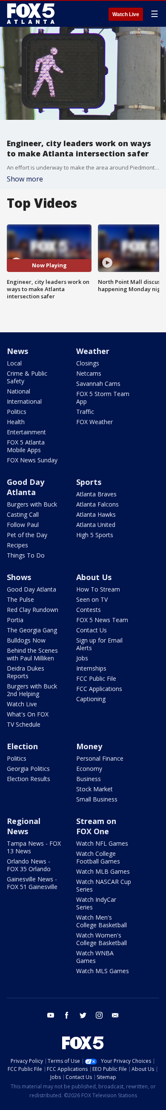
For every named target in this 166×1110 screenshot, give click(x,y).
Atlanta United (95, 525)
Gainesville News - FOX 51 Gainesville (32, 883)
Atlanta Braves (96, 494)
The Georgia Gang (32, 630)
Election (22, 746)
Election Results (28, 779)
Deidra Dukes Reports (25, 672)
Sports (88, 482)
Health (16, 422)
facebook (67, 1015)
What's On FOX (28, 714)
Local (14, 363)
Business (88, 779)
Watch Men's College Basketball (101, 921)
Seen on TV (92, 599)
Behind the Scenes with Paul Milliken (32, 654)
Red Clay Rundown (32, 610)
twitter (83, 1015)
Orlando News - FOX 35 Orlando (29, 865)
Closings (87, 363)
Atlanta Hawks (96, 514)
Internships (91, 668)
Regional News (23, 826)
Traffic (85, 412)
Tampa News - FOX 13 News (34, 847)
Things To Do (26, 555)
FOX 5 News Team (102, 620)
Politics (16, 412)
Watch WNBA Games (95, 957)
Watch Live (125, 14)
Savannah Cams (98, 383)
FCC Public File (96, 678)
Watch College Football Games (98, 857)
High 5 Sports (94, 535)
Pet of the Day (27, 535)
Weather (92, 351)
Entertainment (26, 432)
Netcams (88, 373)
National (18, 391)
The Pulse (20, 599)
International (24, 401)
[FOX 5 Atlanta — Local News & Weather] (31, 13)
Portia (15, 620)
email (115, 1015)
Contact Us (91, 630)
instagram (99, 1015)
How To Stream (98, 589)
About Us (94, 577)
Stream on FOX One (96, 826)
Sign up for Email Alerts (99, 644)
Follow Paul (23, 525)
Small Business (96, 799)
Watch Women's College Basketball (101, 939)
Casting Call (23, 514)
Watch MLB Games (103, 871)
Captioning (91, 699)
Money (89, 746)
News (17, 351)
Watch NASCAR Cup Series (103, 885)
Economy (89, 769)
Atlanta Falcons (97, 504)
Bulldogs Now (26, 640)
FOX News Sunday (32, 460)
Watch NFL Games (102, 843)
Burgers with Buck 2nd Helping (32, 690)
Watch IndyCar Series (96, 903)
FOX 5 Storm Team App (102, 397)
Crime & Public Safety (27, 377)
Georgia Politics (28, 769)
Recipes (17, 545)
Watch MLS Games (102, 971)
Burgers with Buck (32, 504)
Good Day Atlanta (25, 487)
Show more (25, 179)
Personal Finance (99, 758)
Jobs (82, 658)
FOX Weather (94, 422)
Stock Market (94, 789)
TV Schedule (23, 724)
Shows (19, 577)
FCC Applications (99, 689)
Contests (88, 610)
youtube (50, 1015)
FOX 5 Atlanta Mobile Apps (26, 446)
